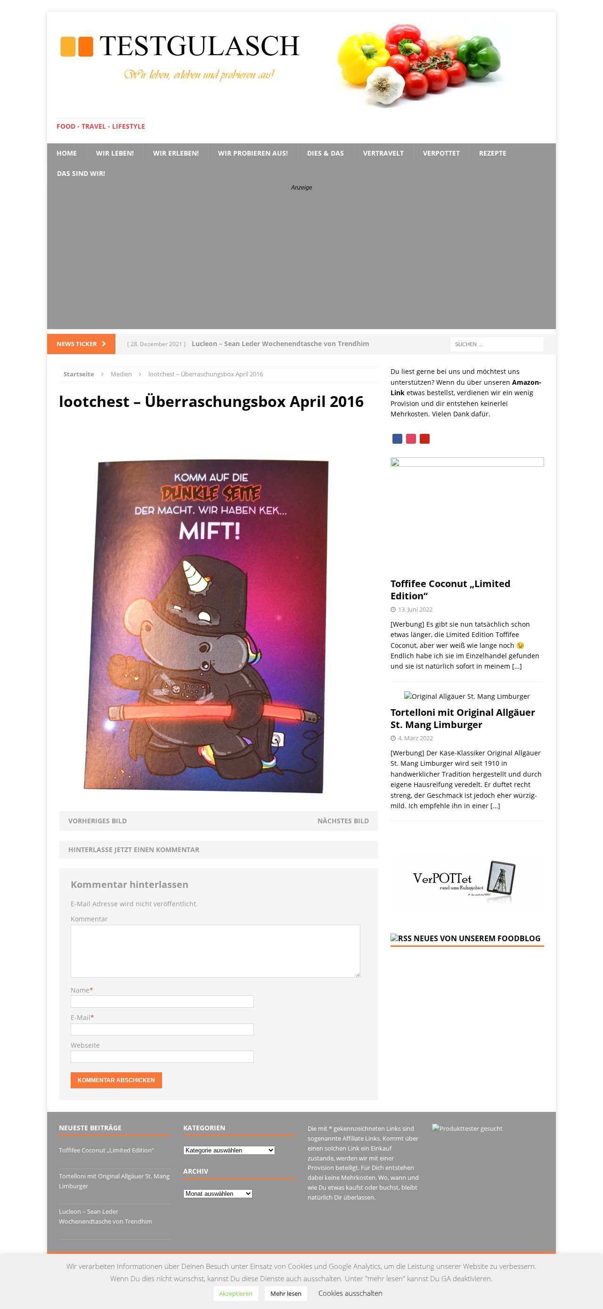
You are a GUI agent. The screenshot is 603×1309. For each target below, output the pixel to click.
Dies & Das (325, 153)
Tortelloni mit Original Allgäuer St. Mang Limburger (463, 718)
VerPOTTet (441, 153)
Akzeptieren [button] (236, 1293)
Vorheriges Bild (97, 820)
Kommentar (89, 918)
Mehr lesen (286, 1293)
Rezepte (492, 153)
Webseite (85, 1045)
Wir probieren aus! (253, 153)
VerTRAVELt (383, 153)
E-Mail (80, 1017)
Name (80, 990)
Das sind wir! (81, 173)
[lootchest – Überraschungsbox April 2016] (218, 805)
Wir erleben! (176, 153)
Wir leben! (115, 153)
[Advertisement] (301, 263)
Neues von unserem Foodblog (477, 938)
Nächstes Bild (343, 820)
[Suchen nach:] (497, 343)
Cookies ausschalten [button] (350, 1293)
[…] (517, 666)
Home (67, 153)
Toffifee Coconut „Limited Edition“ (451, 589)
